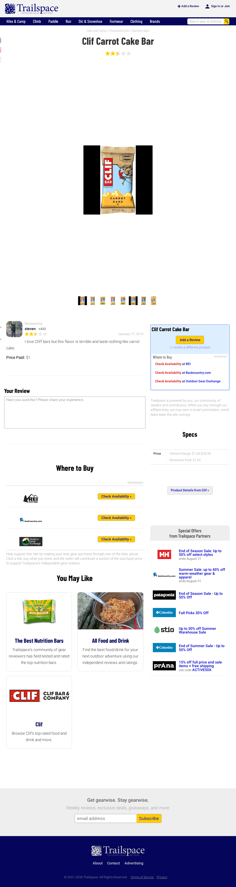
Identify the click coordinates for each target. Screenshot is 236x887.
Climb (37, 21)
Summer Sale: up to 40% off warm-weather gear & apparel (202, 573)
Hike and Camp (96, 30)
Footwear (116, 21)
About (98, 863)
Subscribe (149, 818)
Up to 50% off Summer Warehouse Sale (197, 630)
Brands (155, 21)
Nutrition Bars (141, 30)
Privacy (162, 877)
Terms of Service (142, 877)
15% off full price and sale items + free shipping (200, 664)
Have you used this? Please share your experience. (45, 400)
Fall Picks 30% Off (194, 613)
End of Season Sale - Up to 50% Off (201, 595)
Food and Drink (119, 30)
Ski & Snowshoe (90, 21)
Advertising (133, 863)
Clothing (136, 21)
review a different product (192, 347)
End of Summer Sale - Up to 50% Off (201, 648)
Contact (113, 863)
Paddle (53, 21)
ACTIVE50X (201, 670)
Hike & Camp (16, 21)
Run (68, 21)
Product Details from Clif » (190, 490)
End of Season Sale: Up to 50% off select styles (200, 553)
